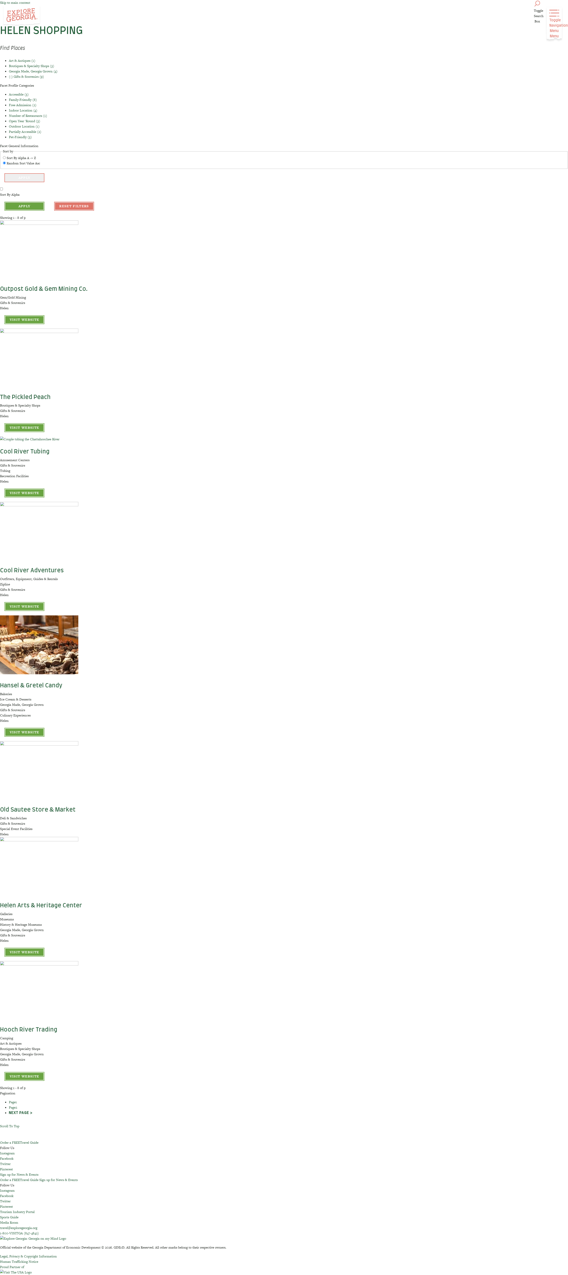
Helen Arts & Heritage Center (41, 905)
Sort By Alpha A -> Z (21, 158)
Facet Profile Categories (17, 85)
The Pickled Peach (25, 397)
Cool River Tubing (24, 452)
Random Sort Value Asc (23, 163)
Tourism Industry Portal (17, 1211)
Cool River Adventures (32, 570)
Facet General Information (19, 146)
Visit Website (24, 319)
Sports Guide (9, 1217)
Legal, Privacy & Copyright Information (28, 1256)
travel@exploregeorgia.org (18, 1227)
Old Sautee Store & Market (37, 810)
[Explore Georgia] (21, 16)
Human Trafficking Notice (19, 1261)
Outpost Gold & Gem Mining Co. (44, 289)
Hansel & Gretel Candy (31, 685)
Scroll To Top (9, 1126)
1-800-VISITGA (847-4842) (19, 1233)
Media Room (9, 1222)
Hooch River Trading (28, 1030)
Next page (19, 1113)
